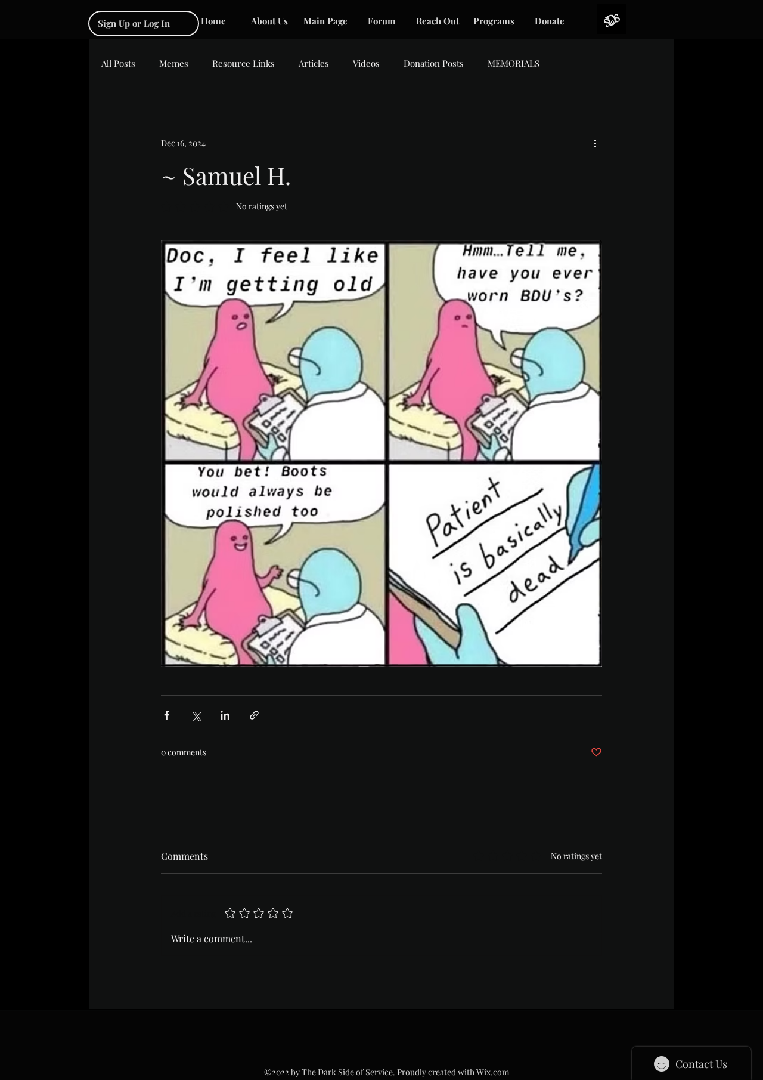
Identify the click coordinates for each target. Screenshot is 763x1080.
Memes (173, 63)
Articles (314, 63)
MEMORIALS (513, 63)
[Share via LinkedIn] (225, 715)
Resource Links (243, 63)
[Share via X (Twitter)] (195, 715)
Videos (366, 63)
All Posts (118, 63)
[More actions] (595, 142)
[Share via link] (254, 715)
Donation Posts (434, 63)
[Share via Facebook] (166, 715)
